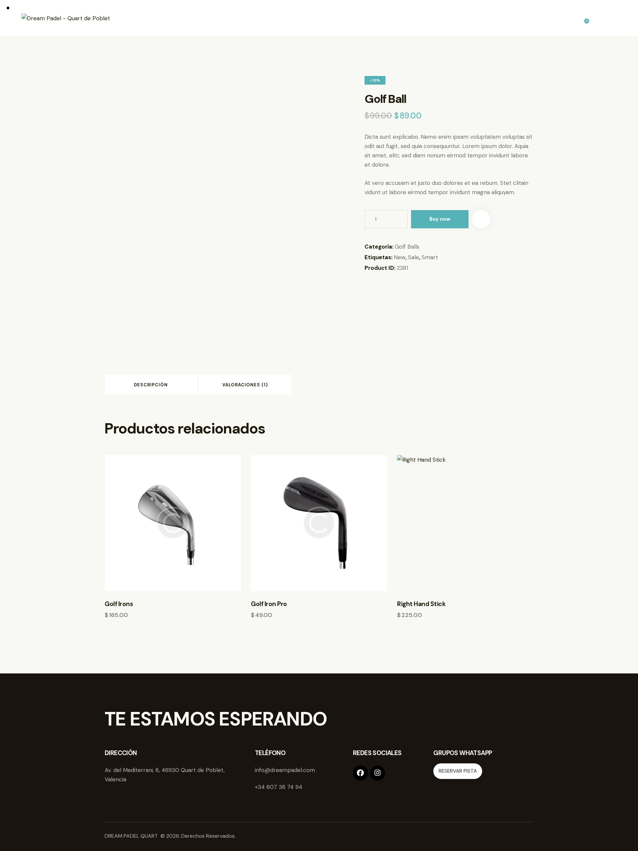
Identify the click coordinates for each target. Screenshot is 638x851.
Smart (430, 257)
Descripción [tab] (151, 385)
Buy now (439, 219)
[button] (481, 219)
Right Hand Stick (421, 604)
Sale (413, 257)
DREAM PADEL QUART (132, 835)
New (399, 257)
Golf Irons (119, 604)
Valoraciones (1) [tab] (245, 385)
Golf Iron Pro (269, 604)
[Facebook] (360, 773)
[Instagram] (377, 773)
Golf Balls (407, 246)
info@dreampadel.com (285, 770)
